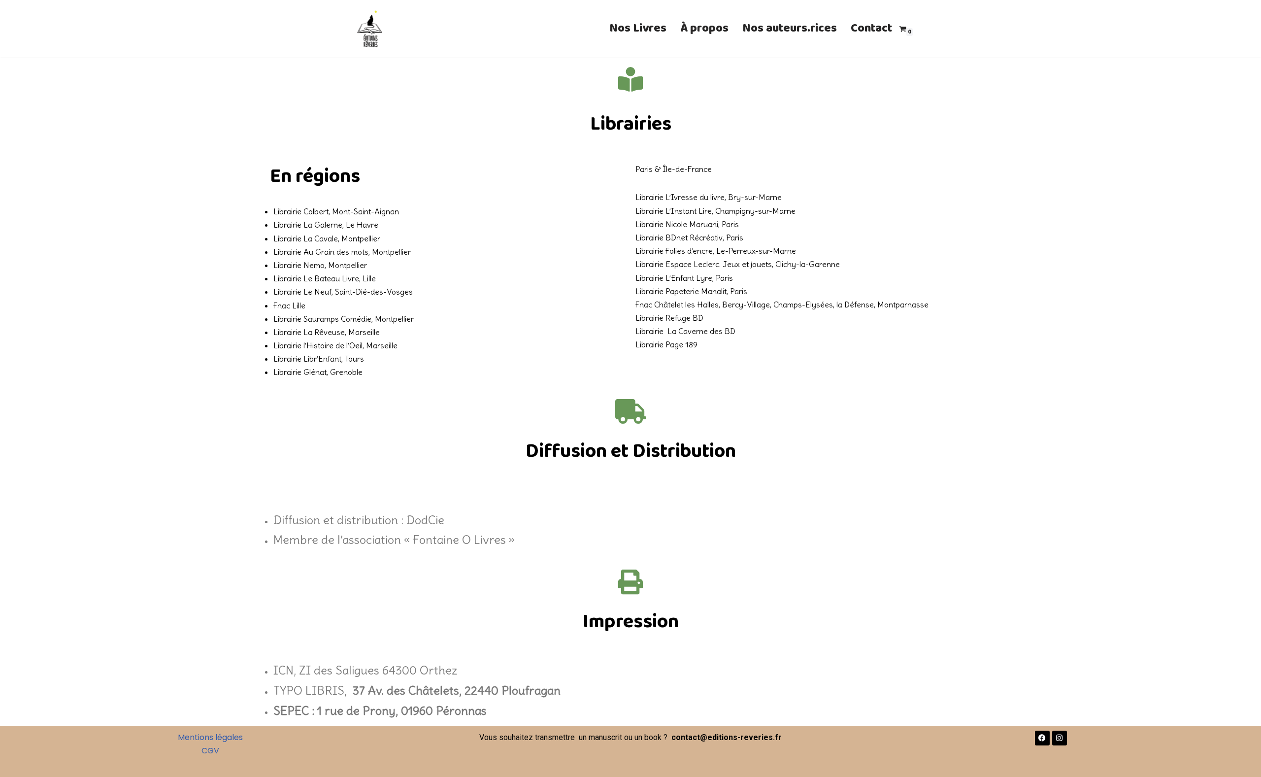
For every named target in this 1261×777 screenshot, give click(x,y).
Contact (871, 28)
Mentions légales (210, 737)
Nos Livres (637, 28)
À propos (704, 28)
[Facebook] (1042, 738)
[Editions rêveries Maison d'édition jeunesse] (369, 28)
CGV (210, 750)
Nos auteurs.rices (789, 28)
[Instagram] (1059, 738)
